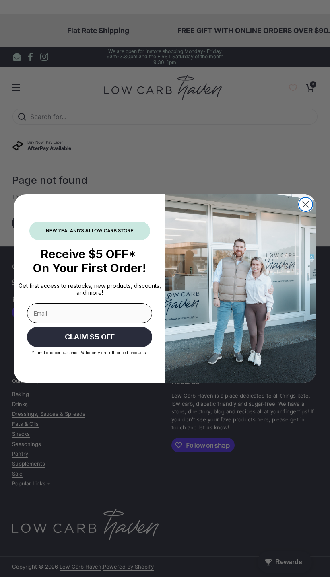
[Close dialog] (306, 204)
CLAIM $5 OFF (90, 337)
